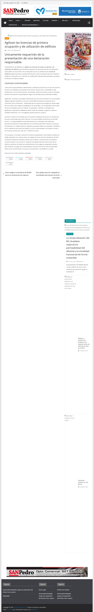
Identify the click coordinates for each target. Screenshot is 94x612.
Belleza (64, 20)
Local (18, 20)
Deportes (36, 20)
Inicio (11, 20)
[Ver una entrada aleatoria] (89, 23)
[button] (21, 20)
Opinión (27, 20)
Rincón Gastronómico (30, 25)
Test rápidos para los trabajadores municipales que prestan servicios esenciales (48, 175)
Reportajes (76, 20)
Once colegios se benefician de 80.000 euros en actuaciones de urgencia (18, 174)
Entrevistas (13, 25)
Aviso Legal (42, 590)
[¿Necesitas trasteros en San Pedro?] (71, 484)
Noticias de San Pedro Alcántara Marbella (18, 153)
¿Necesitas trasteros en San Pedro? (83, 482)
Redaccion (18, 50)
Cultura (45, 20)
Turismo (54, 20)
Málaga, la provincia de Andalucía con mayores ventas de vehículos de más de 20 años (84, 343)
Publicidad (6, 596)
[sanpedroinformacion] (5, 23)
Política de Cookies (63, 590)
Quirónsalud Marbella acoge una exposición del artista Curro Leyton (46, 596)
